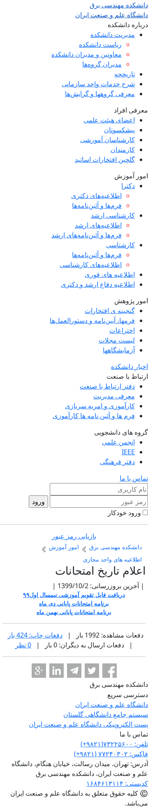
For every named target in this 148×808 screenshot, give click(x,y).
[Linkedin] (56, 670)
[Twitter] (92, 670)
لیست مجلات (117, 340)
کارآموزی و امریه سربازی (100, 405)
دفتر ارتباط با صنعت (107, 386)
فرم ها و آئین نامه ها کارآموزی (94, 415)
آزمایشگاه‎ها (119, 350)
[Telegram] (74, 670)
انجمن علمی (118, 442)
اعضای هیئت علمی (109, 119)
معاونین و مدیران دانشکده (86, 54)
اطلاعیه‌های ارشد (98, 225)
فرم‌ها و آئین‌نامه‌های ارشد (86, 234)
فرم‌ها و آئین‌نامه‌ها (97, 205)
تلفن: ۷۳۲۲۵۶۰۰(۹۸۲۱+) (114, 743)
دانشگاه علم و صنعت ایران (111, 704)
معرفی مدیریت (114, 396)
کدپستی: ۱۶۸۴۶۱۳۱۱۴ (117, 783)
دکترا (128, 185)
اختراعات (122, 330)
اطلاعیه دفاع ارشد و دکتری (98, 284)
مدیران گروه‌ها (102, 64)
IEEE (128, 451)
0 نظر (23, 644)
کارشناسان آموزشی (107, 139)
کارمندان (123, 149)
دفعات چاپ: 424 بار (35, 635)
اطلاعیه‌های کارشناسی (91, 264)
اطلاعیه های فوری (110, 274)
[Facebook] (109, 670)
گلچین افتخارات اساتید (105, 159)
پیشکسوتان (119, 129)
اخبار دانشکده (129, 366)
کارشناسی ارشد (113, 215)
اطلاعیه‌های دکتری (96, 195)
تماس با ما (134, 478)
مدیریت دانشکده (112, 34)
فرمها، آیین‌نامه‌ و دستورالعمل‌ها (92, 320)
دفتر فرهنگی (117, 461)
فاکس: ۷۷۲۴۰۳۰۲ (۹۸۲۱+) (111, 753)
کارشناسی (120, 244)
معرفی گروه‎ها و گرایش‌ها (100, 93)
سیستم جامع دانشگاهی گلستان (105, 714)
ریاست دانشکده (100, 44)
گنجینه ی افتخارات (110, 310)
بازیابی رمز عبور (74, 536)
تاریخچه (124, 73)
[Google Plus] (39, 670)
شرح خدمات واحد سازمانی (98, 83)
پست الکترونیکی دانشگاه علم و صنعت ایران (88, 724)
